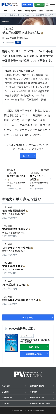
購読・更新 (27, 4)
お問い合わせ (7, 397)
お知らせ (49, 10)
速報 (41, 10)
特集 (13, 10)
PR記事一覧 (27, 317)
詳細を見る (34, 347)
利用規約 (5, 403)
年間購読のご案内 (34, 354)
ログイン (38, 4)
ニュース (5, 10)
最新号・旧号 (30, 10)
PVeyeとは (6, 386)
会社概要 (5, 391)
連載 (20, 10)
